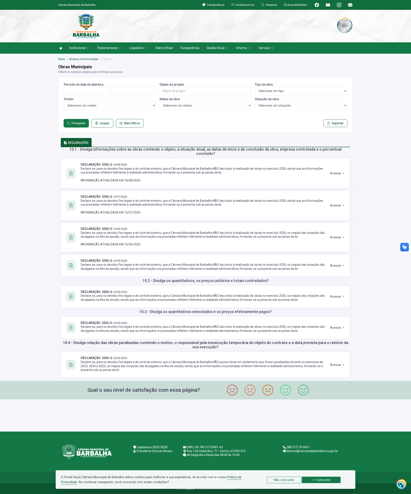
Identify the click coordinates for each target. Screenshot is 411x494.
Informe (241, 48)
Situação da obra (267, 99)
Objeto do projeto (171, 84)
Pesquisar (78, 123)
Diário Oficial (164, 48)
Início (61, 59)
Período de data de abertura (83, 84)
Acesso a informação (83, 59)
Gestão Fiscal (215, 48)
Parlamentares (107, 48)
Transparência (189, 48)
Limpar (105, 123)
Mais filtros (132, 123)
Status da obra (169, 99)
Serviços (264, 48)
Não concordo (284, 480)
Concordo (322, 480)
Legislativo (137, 48)
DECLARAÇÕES (78, 142)
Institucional (77, 48)
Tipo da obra (264, 84)
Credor (69, 99)
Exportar (338, 123)
